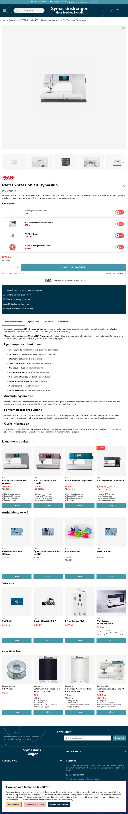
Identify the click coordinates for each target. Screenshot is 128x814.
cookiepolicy (67, 799)
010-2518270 (78, 775)
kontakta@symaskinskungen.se (86, 779)
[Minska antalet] (4, 267)
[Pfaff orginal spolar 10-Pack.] (12, 212)
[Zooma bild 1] (64, 87)
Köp (111, 712)
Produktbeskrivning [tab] (13, 321)
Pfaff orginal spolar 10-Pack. (36, 211)
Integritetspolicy (45, 799)
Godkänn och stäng (35, 804)
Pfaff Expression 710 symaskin (74, 20)
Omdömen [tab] (63, 321)
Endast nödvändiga (59, 804)
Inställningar (14, 804)
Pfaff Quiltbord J (31, 234)
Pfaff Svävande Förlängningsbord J (39, 222)
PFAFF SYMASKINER (29, 20)
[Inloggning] (111, 10)
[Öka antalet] (17, 267)
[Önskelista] (117, 10)
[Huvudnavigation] (4, 10)
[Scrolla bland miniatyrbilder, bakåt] (4, 162)
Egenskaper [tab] (33, 321)
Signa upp (119, 738)
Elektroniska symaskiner (50, 20)
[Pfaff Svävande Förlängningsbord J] (12, 223)
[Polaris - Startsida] (69, 10)
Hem (4, 20)
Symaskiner (13, 20)
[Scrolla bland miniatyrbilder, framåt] (123, 162)
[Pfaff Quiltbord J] (12, 235)
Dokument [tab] (48, 321)
